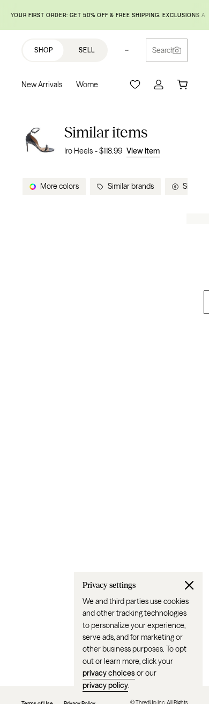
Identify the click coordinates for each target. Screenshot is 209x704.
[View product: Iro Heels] (39, 140)
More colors (59, 186)
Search (163, 50)
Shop (43, 50)
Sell (87, 50)
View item (143, 151)
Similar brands (131, 186)
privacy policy (105, 685)
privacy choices (109, 673)
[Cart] (182, 84)
